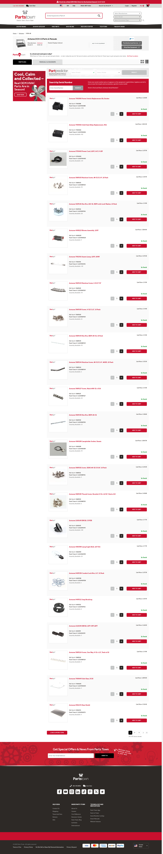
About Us (74, 808)
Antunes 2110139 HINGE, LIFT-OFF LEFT (83, 626)
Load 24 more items (57, 732)
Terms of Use (17, 847)
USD (74, 6)
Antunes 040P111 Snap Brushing (80, 599)
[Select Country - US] (61, 6)
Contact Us (56, 808)
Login (127, 6)
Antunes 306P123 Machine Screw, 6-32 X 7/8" (85, 283)
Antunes (40, 43)
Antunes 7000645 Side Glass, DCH (81, 679)
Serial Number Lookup (97, 816)
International (75, 825)
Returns (55, 817)
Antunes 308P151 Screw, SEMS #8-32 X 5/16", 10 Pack (87, 468)
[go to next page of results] (143, 733)
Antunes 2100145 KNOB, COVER (80, 520)
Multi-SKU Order (86, 6)
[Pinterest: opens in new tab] (90, 791)
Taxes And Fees (57, 814)
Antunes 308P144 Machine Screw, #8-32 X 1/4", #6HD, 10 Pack (91, 362)
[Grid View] (142, 61)
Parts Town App (95, 810)
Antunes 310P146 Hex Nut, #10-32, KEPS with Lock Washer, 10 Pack (93, 204)
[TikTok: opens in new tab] (84, 791)
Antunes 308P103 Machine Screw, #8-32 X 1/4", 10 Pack (88, 178)
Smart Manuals (95, 818)
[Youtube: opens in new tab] (65, 791)
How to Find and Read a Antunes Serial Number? (103, 87)
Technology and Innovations (96, 805)
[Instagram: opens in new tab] (71, 791)
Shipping (55, 811)
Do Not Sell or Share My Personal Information (50, 847)
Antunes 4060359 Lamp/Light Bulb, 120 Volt (84, 547)
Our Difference (76, 814)
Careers (73, 811)
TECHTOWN (103, 26)
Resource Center (87, 26)
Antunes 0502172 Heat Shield (79, 705)
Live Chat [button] (89, 786)
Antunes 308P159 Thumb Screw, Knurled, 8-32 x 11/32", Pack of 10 (92, 494)
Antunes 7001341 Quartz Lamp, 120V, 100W (84, 257)
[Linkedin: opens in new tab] (77, 791)
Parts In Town (94, 813)
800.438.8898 (20, 6)
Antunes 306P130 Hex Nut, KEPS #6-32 (83, 415)
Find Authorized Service (130, 43)
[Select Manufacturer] (127, 13)
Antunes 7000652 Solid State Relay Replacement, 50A (88, 125)
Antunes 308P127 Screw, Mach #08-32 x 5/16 (85, 388)
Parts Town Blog (76, 820)
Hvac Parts (55, 26)
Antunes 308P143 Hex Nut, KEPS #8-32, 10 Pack (86, 336)
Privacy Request (72, 847)
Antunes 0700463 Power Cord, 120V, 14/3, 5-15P (86, 151)
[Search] (143, 20)
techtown (74, 822)
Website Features (95, 821)
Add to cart (136, 114)
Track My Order (119, 26)
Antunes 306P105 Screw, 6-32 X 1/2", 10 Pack (84, 309)
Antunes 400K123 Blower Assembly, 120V (83, 230)
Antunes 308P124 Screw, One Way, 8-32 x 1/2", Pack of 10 (89, 652)
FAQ (54, 820)
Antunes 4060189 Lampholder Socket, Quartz (85, 441)
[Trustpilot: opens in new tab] (102, 791)
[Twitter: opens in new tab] (96, 791)
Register (134, 6)
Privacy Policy (28, 847)
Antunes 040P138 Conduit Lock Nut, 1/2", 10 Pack (86, 573)
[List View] (146, 61)
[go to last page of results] (146, 733)
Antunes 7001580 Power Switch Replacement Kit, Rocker (89, 98)
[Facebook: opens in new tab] (59, 791)
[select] (141, 845)
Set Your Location (132, 56)
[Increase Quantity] (121, 114)
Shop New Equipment (130, 47)
